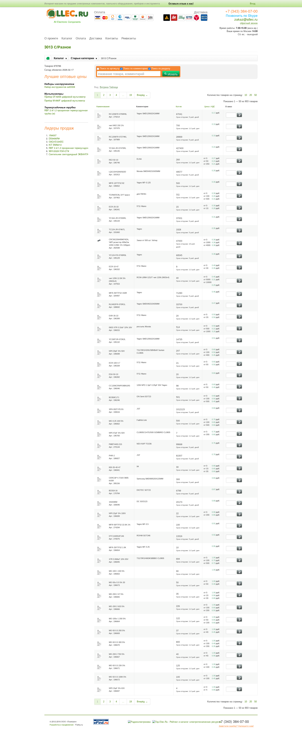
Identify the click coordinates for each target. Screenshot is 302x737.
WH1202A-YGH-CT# (59, 151)
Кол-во (179, 106)
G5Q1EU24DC (56, 141)
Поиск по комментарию (135, 68)
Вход (252, 3)
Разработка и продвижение (62, 724)
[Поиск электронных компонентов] (101, 721)
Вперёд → (142, 95)
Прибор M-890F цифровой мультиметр (64, 100)
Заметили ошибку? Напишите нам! (236, 726)
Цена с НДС (209, 106)
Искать (172, 74)
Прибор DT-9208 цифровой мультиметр (64, 96)
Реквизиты (128, 38)
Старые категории (82, 58)
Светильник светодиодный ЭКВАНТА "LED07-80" (75, 154)
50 (255, 95)
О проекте (51, 38)
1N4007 (52, 135)
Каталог (67, 38)
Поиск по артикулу (110, 68)
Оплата (81, 38)
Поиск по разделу (160, 68)
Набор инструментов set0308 (59, 86)
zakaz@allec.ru (246, 19)
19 (130, 95)
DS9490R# (54, 138)
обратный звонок (249, 23)
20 (250, 95)
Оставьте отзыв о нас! (180, 3)
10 (246, 95)
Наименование (103, 106)
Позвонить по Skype (242, 15)
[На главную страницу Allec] (67, 14)
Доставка (95, 38)
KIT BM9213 (55, 144)
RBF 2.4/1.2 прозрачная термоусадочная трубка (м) (66, 112)
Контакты (111, 38)
